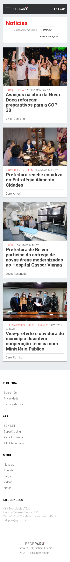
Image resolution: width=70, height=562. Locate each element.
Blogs (7, 476)
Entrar (59, 9)
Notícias (9, 464)
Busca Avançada (49, 37)
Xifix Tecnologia (39, 552)
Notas (7, 487)
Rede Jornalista (13, 437)
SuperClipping (12, 431)
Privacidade (11, 398)
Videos (8, 482)
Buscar (47, 29)
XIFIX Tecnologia (14, 443)
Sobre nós (10, 392)
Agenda (8, 470)
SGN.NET (9, 425)
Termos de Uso (13, 404)
